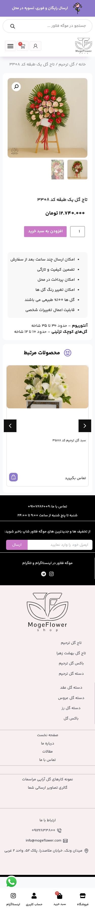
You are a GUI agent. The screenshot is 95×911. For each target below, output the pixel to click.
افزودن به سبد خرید (45, 231)
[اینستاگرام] (13, 896)
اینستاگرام (13, 904)
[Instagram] (51, 573)
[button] (10, 46)
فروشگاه (83, 904)
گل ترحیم (67, 64)
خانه (82, 64)
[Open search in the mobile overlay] (47, 26)
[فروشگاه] (83, 896)
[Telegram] (43, 573)
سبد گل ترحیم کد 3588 (69, 440)
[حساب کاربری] (34, 896)
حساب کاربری (34, 904)
